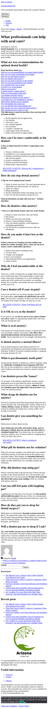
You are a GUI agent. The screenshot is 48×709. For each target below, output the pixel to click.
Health (8, 21)
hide (20, 70)
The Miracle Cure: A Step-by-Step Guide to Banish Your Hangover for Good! (24, 576)
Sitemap (9, 681)
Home (12, 29)
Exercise (9, 23)
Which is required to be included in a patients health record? (25, 561)
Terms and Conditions (9, 706)
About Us (9, 675)
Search (25, 567)
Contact (8, 677)
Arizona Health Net (8, 6)
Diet (7, 25)
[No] (25, 702)
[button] (2, 695)
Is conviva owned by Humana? (14, 563)
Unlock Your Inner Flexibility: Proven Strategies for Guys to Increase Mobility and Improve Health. (25, 589)
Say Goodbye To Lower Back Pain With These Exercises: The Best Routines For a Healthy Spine (24, 593)
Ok (22, 702)
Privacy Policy (24, 706)
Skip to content (6, 2)
